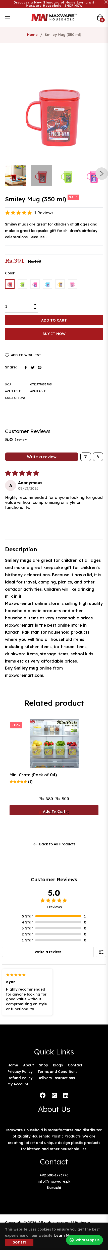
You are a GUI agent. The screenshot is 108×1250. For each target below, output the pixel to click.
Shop (43, 1065)
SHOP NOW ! (74, 5)
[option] (54, 769)
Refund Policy (20, 1078)
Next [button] (101, 173)
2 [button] (45, 812)
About (28, 1065)
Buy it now (54, 334)
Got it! (19, 1242)
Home (32, 34)
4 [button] (56, 812)
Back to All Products (56, 844)
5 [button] (62, 812)
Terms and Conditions (57, 1071)
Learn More (64, 1235)
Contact (75, 1065)
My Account (18, 1084)
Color (10, 273)
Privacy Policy (20, 1071)
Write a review (42, 456)
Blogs (58, 1065)
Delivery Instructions (56, 1078)
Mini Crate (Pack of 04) (33, 774)
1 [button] (40, 812)
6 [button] (67, 812)
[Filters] (85, 457)
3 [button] (51, 812)
